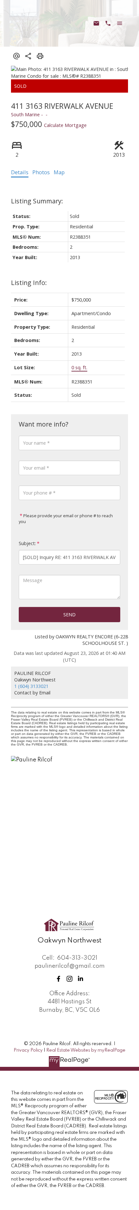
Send (69, 614)
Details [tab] (19, 172)
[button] (58, 979)
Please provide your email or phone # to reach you (66, 519)
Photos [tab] (41, 172)
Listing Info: (29, 282)
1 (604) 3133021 (31, 686)
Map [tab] (59, 172)
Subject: (27, 543)
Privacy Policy (28, 1050)
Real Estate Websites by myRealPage (85, 1050)
